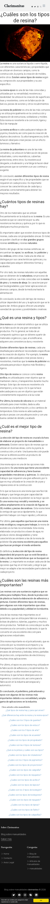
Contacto (7, 858)
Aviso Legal (8, 862)
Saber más (6, 839)
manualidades (35, 868)
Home (6, 854)
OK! (41, 900)
